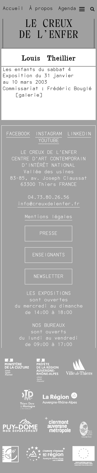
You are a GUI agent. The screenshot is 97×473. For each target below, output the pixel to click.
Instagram (48, 134)
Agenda (67, 8)
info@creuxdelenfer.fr (49, 204)
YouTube (48, 140)
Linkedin (79, 134)
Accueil (13, 8)
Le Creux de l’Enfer (48, 30)
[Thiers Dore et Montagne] (27, 399)
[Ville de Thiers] (79, 367)
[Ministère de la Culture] (17, 367)
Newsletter (48, 276)
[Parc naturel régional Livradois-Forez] (86, 428)
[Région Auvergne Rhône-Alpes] (60, 399)
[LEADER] (10, 454)
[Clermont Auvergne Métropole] (58, 425)
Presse (48, 233)
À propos (41, 8)
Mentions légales (48, 217)
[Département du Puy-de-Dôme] (20, 427)
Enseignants (48, 255)
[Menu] (82, 9)
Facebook (18, 134)
